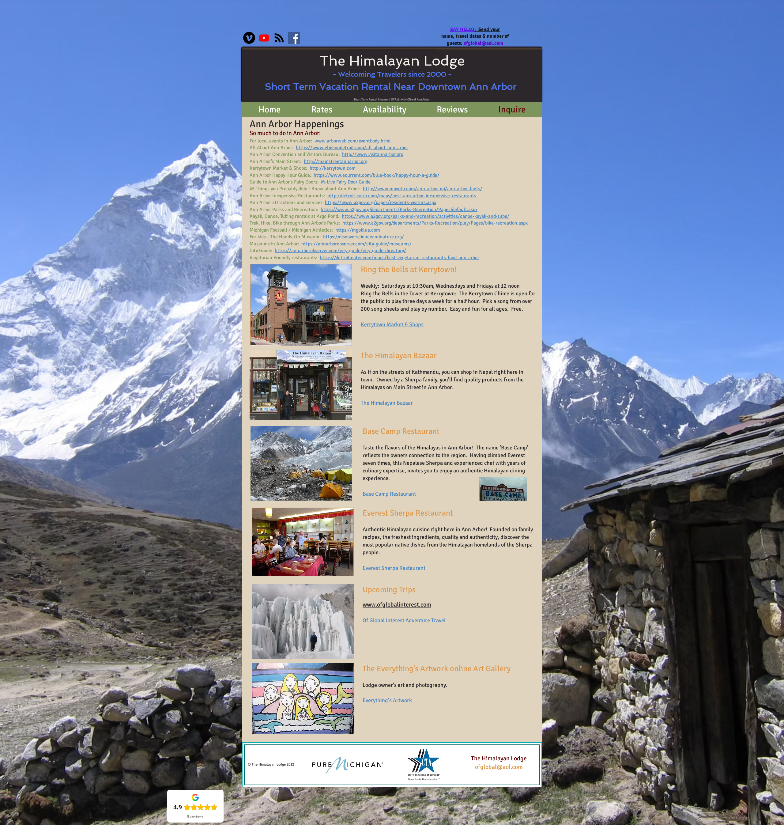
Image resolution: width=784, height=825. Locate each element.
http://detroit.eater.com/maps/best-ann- (370, 196)
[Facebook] (294, 38)
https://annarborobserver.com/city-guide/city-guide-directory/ (340, 251)
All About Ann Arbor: (273, 148)
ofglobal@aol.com (499, 767)
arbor (418, 196)
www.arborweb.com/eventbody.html (353, 141)
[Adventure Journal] (279, 38)
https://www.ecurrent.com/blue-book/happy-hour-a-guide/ (376, 175)
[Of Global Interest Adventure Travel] (264, 38)
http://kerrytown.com (333, 168)
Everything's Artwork (387, 700)
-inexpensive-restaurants (450, 196)
